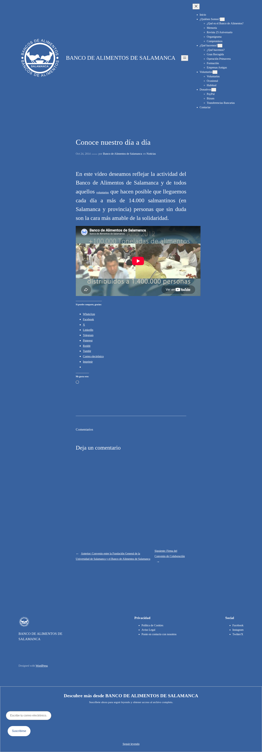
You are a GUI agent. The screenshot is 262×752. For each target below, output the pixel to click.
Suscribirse (19, 730)
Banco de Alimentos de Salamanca (122, 153)
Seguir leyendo (131, 743)
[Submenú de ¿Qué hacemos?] (219, 45)
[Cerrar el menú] (196, 6)
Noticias (151, 153)
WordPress (42, 665)
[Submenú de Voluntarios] (214, 72)
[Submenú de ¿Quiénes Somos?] (222, 19)
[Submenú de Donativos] (213, 90)
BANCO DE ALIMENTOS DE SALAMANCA (120, 58)
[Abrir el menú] (184, 58)
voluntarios (102, 192)
